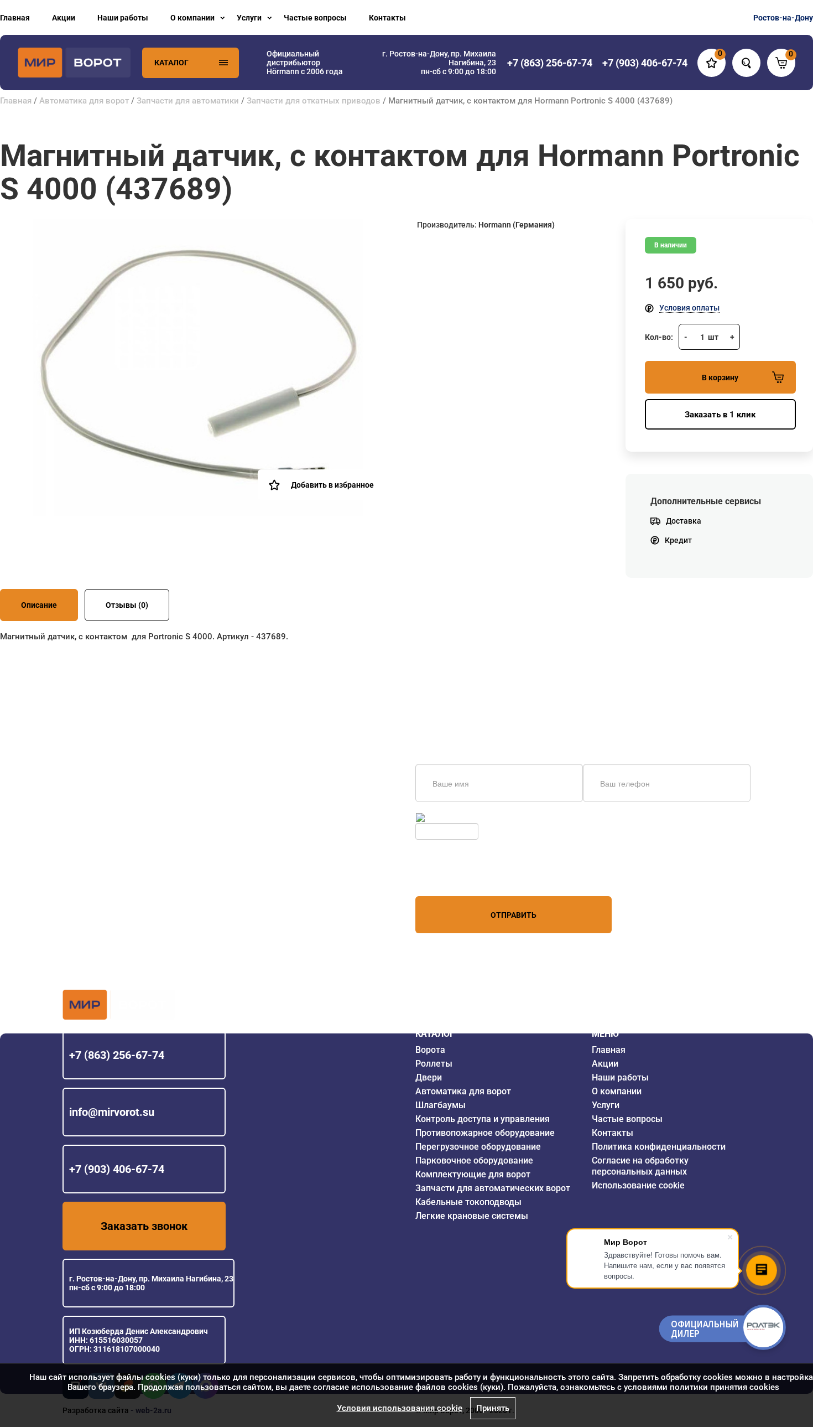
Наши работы (122, 17)
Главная (15, 17)
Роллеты (433, 1063)
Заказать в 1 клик (720, 415)
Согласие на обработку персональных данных (640, 1166)
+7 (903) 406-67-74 (116, 1169)
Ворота (430, 1050)
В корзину (720, 377)
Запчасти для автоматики (188, 101)
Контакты (387, 17)
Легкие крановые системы (471, 1216)
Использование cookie (638, 1185)
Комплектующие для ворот (472, 1174)
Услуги (249, 17)
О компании (192, 17)
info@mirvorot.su (111, 1112)
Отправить (513, 915)
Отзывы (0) (127, 605)
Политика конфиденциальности (659, 1146)
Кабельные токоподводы (468, 1202)
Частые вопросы (315, 17)
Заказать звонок (144, 1226)
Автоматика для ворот (84, 101)
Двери (428, 1077)
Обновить (445, 818)
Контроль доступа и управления (482, 1119)
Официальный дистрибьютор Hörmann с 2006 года (305, 62)
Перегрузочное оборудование (478, 1146)
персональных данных (457, 875)
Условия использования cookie (399, 1408)
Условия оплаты (689, 307)
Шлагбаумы (440, 1105)
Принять (492, 1408)
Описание (39, 605)
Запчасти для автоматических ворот (492, 1188)
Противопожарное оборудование (485, 1133)
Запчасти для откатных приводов (314, 101)
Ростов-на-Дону (783, 17)
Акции (63, 17)
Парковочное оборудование (474, 1160)
